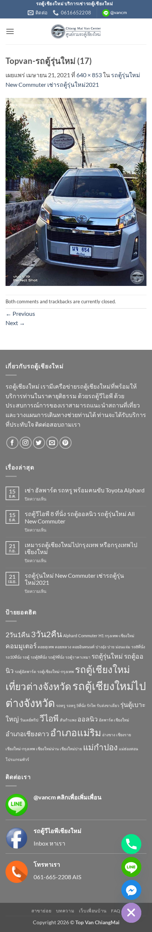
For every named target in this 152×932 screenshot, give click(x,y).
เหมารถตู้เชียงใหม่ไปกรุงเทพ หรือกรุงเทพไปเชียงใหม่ (81, 548)
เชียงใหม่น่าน (47, 748)
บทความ (65, 911)
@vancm (45, 796)
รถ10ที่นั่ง (13, 657)
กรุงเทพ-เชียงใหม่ (119, 635)
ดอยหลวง (63, 646)
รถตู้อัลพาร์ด (25, 671)
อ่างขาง (108, 734)
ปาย (110, 646)
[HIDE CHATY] (131, 913)
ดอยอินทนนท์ (83, 646)
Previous (20, 313)
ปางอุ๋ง (101, 646)
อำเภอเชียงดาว (27, 734)
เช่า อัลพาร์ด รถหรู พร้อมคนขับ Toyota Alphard (85, 490)
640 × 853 (89, 74)
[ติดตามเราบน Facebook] (12, 443)
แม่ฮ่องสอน (128, 748)
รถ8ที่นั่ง (138, 646)
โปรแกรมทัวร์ (17, 759)
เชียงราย (123, 734)
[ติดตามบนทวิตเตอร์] (39, 443)
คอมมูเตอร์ (21, 646)
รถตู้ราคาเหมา (77, 657)
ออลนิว (87, 719)
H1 (101, 635)
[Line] (131, 867)
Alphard (70, 635)
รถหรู (60, 705)
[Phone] (131, 844)
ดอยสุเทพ (46, 646)
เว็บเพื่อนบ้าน (93, 911)
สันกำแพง (68, 719)
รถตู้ (26, 657)
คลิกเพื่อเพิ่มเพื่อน (79, 796)
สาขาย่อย (41, 911)
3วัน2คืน (46, 634)
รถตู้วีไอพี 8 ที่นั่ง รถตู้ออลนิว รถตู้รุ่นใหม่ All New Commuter (80, 517)
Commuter (87, 635)
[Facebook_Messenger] (131, 890)
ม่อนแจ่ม (122, 646)
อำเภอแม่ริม (75, 732)
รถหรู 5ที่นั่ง (76, 705)
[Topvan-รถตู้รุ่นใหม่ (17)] (76, 191)
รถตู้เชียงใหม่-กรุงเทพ (55, 671)
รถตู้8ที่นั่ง (39, 657)
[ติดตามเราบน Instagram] (26, 443)
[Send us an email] (52, 443)
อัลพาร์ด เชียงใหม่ (114, 719)
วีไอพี (49, 718)
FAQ (116, 911)
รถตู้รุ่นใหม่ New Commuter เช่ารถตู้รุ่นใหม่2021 (74, 579)
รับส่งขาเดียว (108, 705)
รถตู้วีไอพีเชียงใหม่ (58, 830)
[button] (10, 31)
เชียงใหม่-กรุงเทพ (20, 748)
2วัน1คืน (18, 635)
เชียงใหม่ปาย (71, 748)
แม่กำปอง (100, 747)
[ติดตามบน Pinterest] (65, 443)
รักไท (91, 705)
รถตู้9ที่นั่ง (56, 657)
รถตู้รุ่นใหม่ (107, 656)
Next (15, 322)
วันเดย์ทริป (29, 719)
